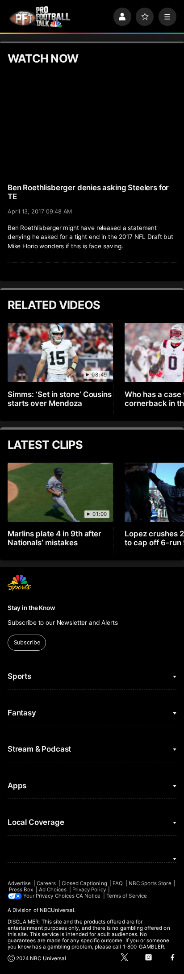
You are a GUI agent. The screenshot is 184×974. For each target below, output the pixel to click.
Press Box (21, 889)
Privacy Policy (89, 889)
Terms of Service (126, 896)
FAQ (118, 883)
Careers (46, 883)
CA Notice (88, 896)
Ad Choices (53, 889)
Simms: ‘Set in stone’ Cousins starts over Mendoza (60, 399)
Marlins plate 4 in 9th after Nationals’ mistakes (55, 538)
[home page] (40, 16)
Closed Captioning (84, 883)
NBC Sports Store (150, 883)
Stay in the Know (31, 607)
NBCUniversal (57, 910)
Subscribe (27, 642)
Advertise (19, 883)
